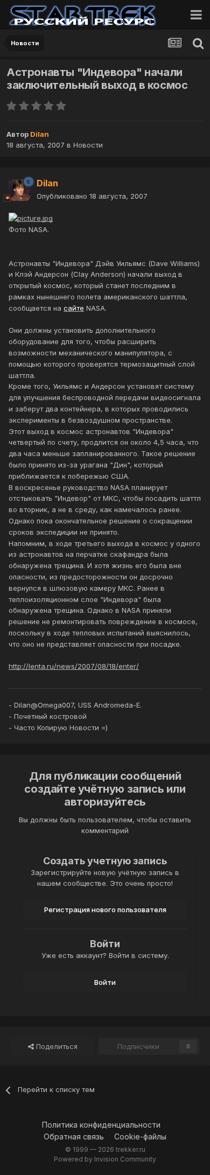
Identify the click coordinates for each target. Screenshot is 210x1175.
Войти (105, 982)
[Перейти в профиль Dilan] (19, 190)
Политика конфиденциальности (101, 1124)
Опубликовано (92, 196)
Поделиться (56, 1046)
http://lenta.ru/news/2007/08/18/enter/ (74, 666)
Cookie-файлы (140, 1136)
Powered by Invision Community (105, 1159)
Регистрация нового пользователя (105, 909)
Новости (88, 145)
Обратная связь (74, 1136)
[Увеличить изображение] (31, 217)
